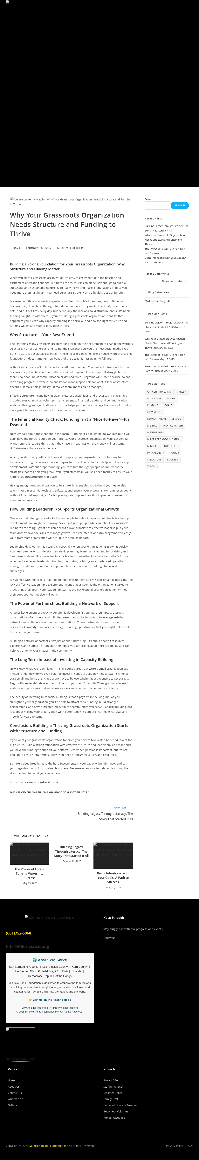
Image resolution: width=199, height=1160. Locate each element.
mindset (152, 446)
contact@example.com (20, 1059)
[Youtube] (138, 938)
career (181, 391)
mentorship (155, 432)
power (174, 452)
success (172, 459)
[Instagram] (130, 938)
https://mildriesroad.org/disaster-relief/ (35, 782)
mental (152, 425)
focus (171, 398)
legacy (176, 418)
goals (168, 405)
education (154, 398)
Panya (16, 248)
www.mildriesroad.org (34, 1007)
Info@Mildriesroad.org (27, 946)
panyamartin (155, 452)
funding (43, 792)
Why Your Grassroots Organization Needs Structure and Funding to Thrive (165, 239)
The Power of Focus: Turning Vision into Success (30, 873)
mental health (173, 425)
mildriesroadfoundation (164, 439)
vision (151, 466)
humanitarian (156, 418)
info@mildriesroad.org (65, 1007)
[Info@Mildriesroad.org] (7, 941)
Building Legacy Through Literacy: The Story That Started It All (71, 851)
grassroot (55, 792)
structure (83, 792)
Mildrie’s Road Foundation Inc (48, 1146)
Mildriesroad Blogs (70, 248)
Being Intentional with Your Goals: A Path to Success (113, 877)
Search (149, 199)
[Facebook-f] (122, 938)
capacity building (26, 792)
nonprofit (69, 792)
